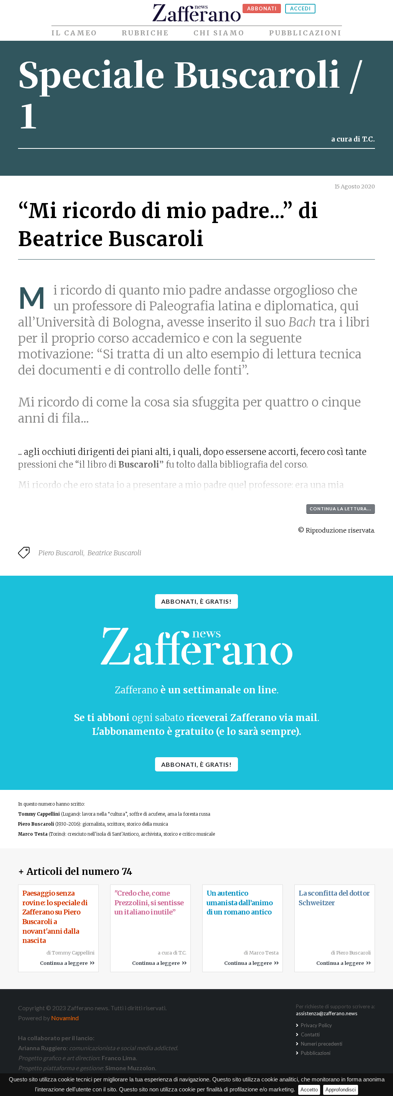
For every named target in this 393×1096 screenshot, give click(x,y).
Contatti (310, 1034)
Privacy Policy (316, 1025)
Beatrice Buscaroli (114, 552)
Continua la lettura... (341, 508)
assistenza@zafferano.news (326, 1013)
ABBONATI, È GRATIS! (196, 601)
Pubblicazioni (305, 33)
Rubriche (145, 33)
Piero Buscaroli (60, 552)
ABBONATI (262, 8)
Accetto (309, 1090)
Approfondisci (340, 1090)
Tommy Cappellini (39, 814)
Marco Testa (33, 834)
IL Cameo (74, 33)
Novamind (65, 1017)
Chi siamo (218, 33)
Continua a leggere (65, 963)
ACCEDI (300, 8)
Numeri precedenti (321, 1044)
